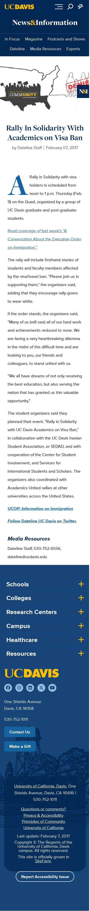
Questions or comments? (43, 809)
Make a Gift (20, 746)
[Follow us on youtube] (52, 688)
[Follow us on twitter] (41, 688)
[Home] (31, 673)
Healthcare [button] (22, 639)
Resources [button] (21, 653)
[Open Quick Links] (81, 7)
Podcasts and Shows (66, 39)
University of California (43, 828)
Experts (73, 49)
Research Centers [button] (31, 611)
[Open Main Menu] (59, 7)
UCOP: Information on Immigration (40, 508)
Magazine (34, 39)
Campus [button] (18, 625)
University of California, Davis (40, 786)
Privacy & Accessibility (43, 815)
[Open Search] (70, 7)
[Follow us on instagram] (19, 688)
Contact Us (19, 732)
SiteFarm (43, 861)
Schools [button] (17, 584)
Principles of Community (43, 821)
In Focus (12, 39)
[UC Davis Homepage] (19, 6)
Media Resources (45, 49)
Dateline (17, 49)
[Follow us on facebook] (8, 688)
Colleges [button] (18, 597)
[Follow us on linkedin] (30, 688)
